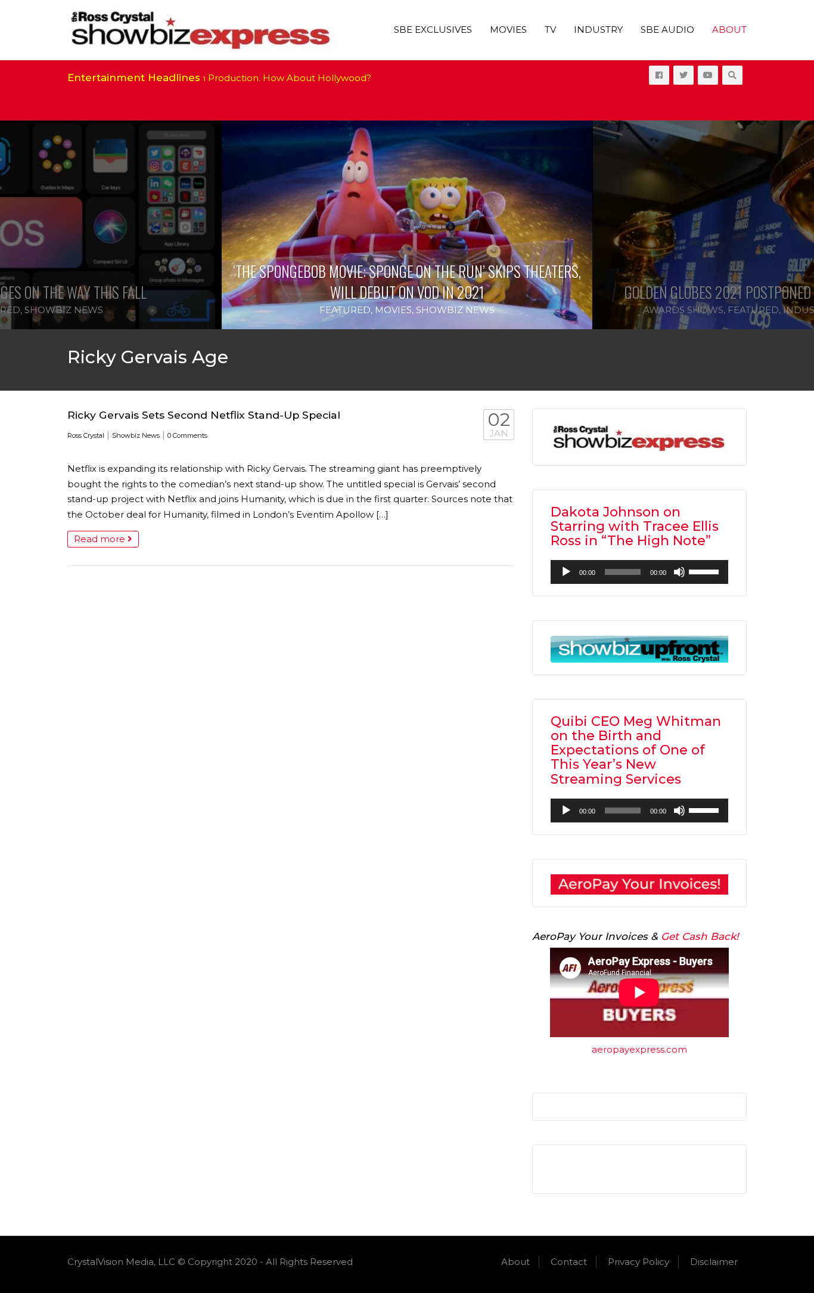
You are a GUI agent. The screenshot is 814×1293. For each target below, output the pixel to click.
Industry (598, 29)
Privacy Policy (638, 1261)
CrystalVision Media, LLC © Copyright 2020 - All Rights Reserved (210, 1261)
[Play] (566, 572)
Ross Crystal (85, 435)
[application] (639, 572)
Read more (101, 539)
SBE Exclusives (433, 29)
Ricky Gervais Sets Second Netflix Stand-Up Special (203, 415)
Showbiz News (63, 309)
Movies (508, 29)
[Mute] (679, 572)
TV (550, 29)
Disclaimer (714, 1261)
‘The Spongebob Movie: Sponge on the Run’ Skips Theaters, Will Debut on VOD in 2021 (407, 281)
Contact (569, 1261)
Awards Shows (683, 309)
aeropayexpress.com (639, 1049)
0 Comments (187, 435)
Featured (345, 309)
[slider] (705, 570)
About (729, 29)
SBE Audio (667, 29)
